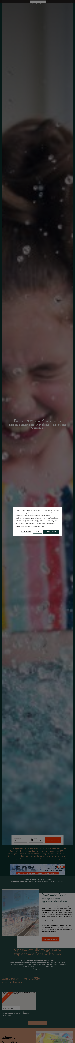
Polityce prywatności (46, 515)
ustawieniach (41, 526)
